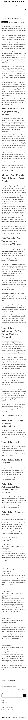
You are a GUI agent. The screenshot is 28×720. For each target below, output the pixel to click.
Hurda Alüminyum (14, 1)
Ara (2, 693)
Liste (2, 700)
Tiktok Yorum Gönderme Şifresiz (9, 705)
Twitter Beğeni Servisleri (7, 707)
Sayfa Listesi (4, 702)
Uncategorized (5, 22)
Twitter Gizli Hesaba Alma (7, 709)
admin (22, 22)
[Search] (25, 9)
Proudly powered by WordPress (10, 717)
